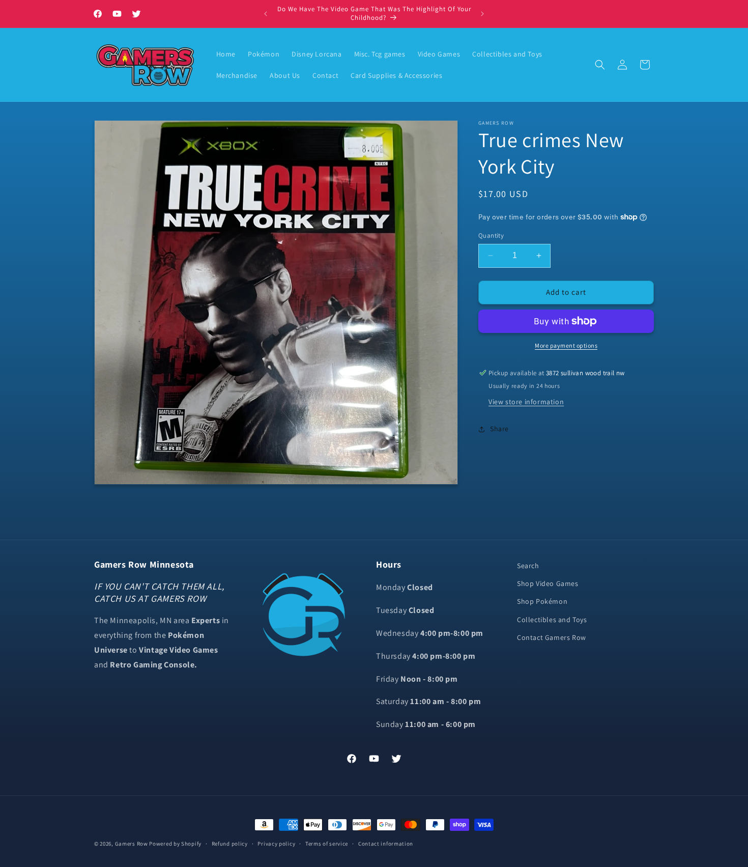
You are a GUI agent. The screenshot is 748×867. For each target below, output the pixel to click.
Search (528, 565)
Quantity (491, 235)
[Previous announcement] (265, 13)
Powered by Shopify (175, 843)
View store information (526, 401)
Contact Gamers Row (551, 637)
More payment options (566, 345)
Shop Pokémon (542, 601)
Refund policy (230, 843)
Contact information (385, 843)
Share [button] (499, 428)
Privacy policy (276, 843)
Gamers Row (132, 843)
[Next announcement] (482, 13)
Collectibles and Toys (552, 619)
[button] (600, 64)
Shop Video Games (548, 583)
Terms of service (326, 843)
